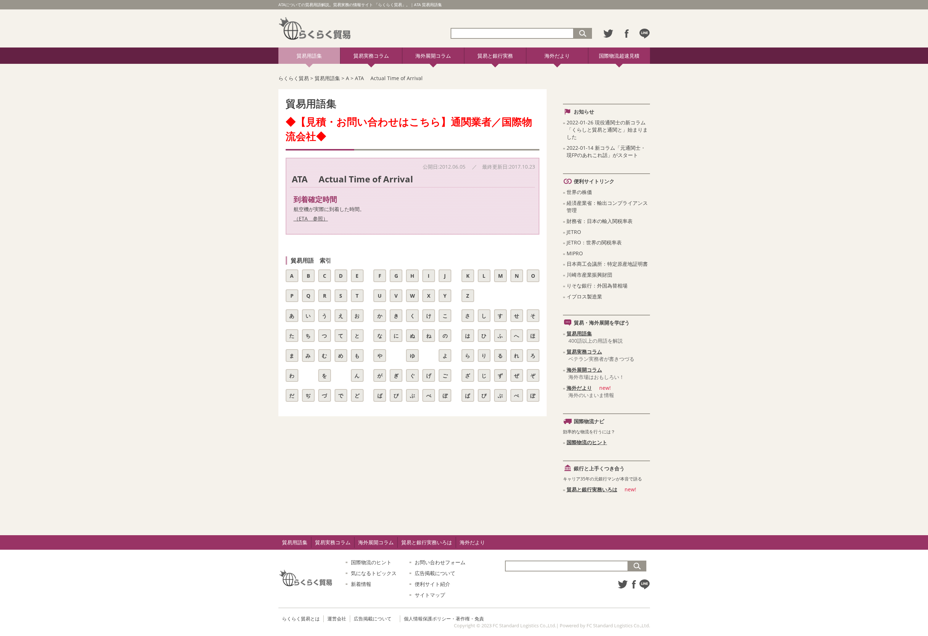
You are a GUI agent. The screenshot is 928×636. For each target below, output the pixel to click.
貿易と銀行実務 (495, 55)
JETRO (574, 231)
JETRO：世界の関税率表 (594, 242)
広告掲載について (435, 573)
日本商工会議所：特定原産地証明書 (607, 263)
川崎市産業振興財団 (589, 274)
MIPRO (575, 253)
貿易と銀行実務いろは (592, 489)
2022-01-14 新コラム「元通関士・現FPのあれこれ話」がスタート (606, 151)
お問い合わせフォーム (440, 562)
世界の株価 (579, 192)
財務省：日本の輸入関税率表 (600, 221)
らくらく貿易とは (301, 618)
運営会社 (336, 618)
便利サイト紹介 (432, 584)
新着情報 (361, 584)
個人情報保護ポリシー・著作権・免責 (444, 618)
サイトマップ (430, 594)
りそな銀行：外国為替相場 (597, 285)
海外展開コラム (433, 55)
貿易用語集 (309, 55)
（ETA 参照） (311, 218)
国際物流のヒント (587, 442)
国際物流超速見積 (619, 55)
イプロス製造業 (584, 296)
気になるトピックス (374, 573)
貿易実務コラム (371, 55)
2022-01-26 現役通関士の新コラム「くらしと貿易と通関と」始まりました (607, 129)
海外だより (557, 55)
